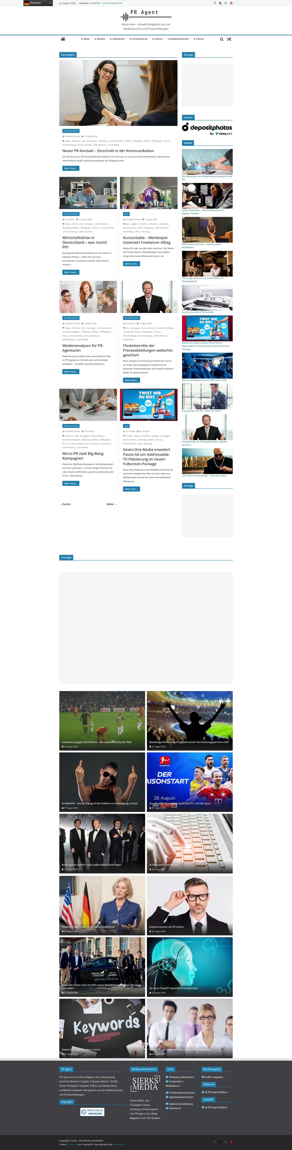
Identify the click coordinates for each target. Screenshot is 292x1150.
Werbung (146, 231)
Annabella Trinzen (72, 136)
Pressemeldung (69, 145)
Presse (167, 141)
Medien (147, 141)
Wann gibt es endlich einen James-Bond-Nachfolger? (92, 864)
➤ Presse (199, 38)
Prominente (106, 443)
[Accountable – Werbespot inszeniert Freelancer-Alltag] (149, 193)
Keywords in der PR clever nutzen (81, 1049)
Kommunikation (116, 141)
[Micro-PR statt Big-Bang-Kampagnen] (88, 405)
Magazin (128, 141)
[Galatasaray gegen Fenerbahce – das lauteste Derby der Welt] (102, 721)
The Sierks (152, 1118)
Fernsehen (143, 224)
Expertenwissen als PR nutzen (166, 927)
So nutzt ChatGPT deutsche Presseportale (173, 988)
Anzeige (128, 436)
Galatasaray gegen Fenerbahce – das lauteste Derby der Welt (97, 742)
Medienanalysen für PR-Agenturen (83, 348)
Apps (127, 224)
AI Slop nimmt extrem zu (163, 864)
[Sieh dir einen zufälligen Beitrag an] (229, 39)
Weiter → (112, 504)
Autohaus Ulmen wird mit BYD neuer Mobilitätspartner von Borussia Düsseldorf (101, 986)
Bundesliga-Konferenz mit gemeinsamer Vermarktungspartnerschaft (189, 742)
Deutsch (35, 2)
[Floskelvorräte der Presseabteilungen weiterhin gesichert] (149, 297)
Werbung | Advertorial (180, 1077)
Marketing (138, 141)
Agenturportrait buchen (181, 1097)
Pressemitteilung (84, 145)
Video (138, 231)
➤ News (85, 38)
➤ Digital (157, 38)
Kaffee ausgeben (214, 1077)
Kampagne (103, 141)
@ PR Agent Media (215, 1092)
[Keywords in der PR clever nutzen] (102, 1028)
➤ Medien (99, 38)
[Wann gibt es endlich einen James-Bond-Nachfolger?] (102, 843)
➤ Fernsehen (117, 38)
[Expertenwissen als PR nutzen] (190, 905)
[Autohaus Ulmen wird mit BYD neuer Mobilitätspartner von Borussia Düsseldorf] (102, 967)
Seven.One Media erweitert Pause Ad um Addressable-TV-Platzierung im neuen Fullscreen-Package (146, 456)
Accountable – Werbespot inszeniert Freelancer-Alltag (146, 240)
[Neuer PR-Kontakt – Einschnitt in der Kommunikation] (118, 93)
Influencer (76, 141)
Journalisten (92, 141)
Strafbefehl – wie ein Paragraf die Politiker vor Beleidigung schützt (100, 803)
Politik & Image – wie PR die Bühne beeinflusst (88, 927)
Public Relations (99, 145)
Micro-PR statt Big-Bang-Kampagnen (83, 456)
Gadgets (155, 436)
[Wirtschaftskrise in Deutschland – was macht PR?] (88, 193)
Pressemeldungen (71, 131)
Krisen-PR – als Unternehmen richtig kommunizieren (179, 1049)
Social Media (113, 145)
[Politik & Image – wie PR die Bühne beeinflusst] (102, 905)
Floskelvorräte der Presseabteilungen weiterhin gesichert (148, 350)
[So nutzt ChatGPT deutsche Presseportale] (190, 967)
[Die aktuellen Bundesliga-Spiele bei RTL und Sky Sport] (190, 782)
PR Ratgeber (157, 141)
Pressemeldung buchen (182, 1092)
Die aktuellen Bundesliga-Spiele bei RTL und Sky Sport (180, 803)
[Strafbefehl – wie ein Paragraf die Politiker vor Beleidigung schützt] (102, 782)
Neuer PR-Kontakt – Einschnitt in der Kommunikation (108, 150)
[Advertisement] (207, 85)
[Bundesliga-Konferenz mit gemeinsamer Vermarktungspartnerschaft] (190, 721)
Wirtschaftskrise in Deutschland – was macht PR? (84, 242)
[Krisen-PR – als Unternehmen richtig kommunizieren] (190, 1028)
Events (75, 224)
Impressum (175, 1108)
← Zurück (65, 504)
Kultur (140, 227)
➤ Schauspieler (138, 38)
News (126, 214)
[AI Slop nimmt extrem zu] (190, 843)
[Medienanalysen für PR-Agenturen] (88, 297)
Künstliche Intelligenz (71, 331)
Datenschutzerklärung (181, 1104)
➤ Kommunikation (178, 38)
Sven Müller (70, 219)
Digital (67, 141)
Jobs (84, 141)
